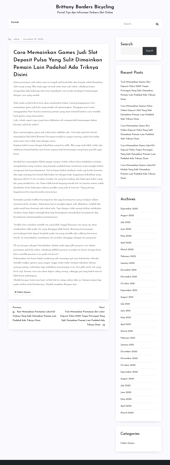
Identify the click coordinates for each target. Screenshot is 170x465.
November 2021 (129, 277)
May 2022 (126, 236)
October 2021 (128, 283)
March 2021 (127, 331)
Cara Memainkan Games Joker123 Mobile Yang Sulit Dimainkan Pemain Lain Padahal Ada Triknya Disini (138, 171)
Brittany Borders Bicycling (85, 7)
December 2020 (129, 351)
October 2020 (128, 365)
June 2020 (126, 392)
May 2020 (126, 399)
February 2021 (128, 338)
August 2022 (127, 215)
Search (127, 44)
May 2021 (126, 317)
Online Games (24, 292)
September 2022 (129, 209)
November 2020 (129, 358)
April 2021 (126, 324)
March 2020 (127, 413)
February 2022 (128, 256)
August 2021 (127, 297)
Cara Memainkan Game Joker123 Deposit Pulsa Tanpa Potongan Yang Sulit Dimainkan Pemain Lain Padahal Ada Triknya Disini (138, 152)
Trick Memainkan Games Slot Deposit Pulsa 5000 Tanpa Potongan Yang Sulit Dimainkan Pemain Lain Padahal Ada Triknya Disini (138, 91)
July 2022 (125, 222)
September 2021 (129, 290)
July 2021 (125, 304)
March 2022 (127, 249)
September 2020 (129, 372)
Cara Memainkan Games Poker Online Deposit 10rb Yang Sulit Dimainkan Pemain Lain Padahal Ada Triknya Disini (137, 112)
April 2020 (126, 406)
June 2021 (126, 311)
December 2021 (129, 270)
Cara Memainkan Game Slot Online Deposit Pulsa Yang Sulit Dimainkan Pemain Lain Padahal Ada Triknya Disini (137, 132)
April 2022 (126, 243)
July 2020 (126, 385)
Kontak (15, 22)
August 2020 (127, 379)
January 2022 (128, 263)
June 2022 (126, 229)
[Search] (157, 24)
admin (16, 39)
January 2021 (127, 345)
